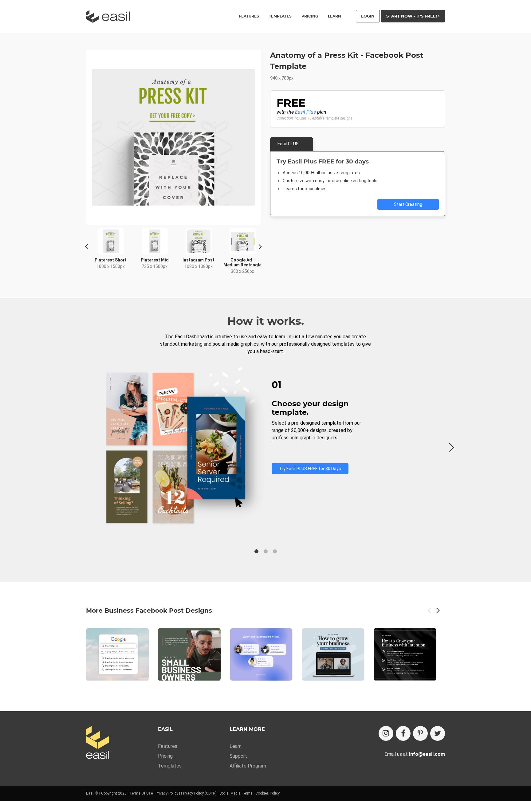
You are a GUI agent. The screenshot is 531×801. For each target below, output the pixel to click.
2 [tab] (265, 551)
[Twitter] (437, 733)
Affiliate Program (248, 766)
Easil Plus (305, 112)
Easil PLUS (288, 144)
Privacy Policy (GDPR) (199, 793)
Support (238, 756)
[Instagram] (386, 733)
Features (167, 746)
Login (368, 16)
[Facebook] (403, 733)
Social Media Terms (236, 793)
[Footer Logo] (97, 743)
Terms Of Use (141, 793)
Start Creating (408, 204)
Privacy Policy (166, 793)
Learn (334, 16)
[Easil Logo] (110, 16)
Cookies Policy (267, 793)
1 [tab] (256, 551)
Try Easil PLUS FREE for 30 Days (310, 468)
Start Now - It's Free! (412, 16)
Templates (170, 766)
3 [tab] (275, 551)
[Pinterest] (420, 733)
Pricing (309, 16)
